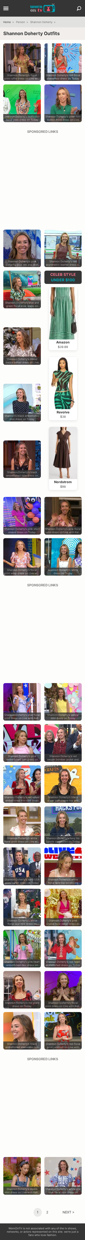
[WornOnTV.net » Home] (42, 8)
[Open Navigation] (6, 8)
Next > (68, 1212)
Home (7, 22)
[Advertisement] (42, 180)
